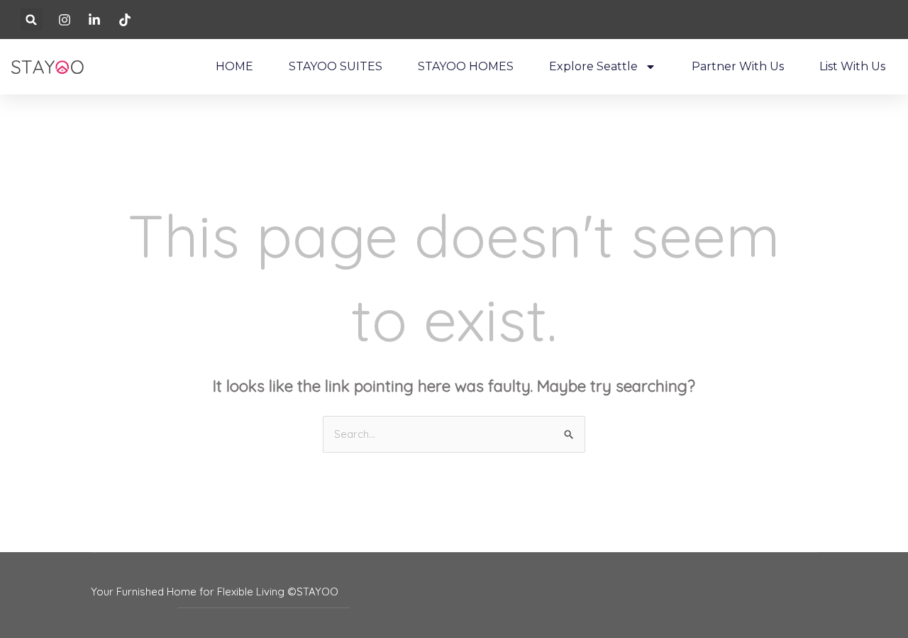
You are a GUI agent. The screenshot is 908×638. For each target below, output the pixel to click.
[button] (32, 20)
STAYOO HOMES (466, 66)
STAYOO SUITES (335, 66)
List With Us (852, 66)
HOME (234, 66)
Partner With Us (738, 66)
